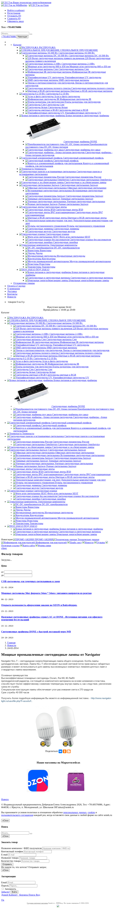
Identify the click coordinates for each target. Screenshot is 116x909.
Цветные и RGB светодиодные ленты (87, 218)
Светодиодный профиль (66, 160)
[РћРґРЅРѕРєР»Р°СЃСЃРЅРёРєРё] (64, 751)
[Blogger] (69, 751)
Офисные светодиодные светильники (86, 188)
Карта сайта (29, 545)
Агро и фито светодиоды (67, 96)
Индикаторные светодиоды (70, 256)
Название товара (9, 857)
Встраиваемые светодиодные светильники (82, 455)
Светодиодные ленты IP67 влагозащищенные (87, 474)
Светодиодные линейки (65, 242)
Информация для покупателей (51, 542)
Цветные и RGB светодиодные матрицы (91, 91)
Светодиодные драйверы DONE (80, 141)
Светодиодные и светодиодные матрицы (91, 277)
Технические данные (88, 539)
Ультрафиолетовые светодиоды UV (82, 113)
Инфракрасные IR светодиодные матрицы (81, 342)
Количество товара (11, 861)
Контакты (12, 294)
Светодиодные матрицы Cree (73, 69)
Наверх (5, 799)
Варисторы (45, 250)
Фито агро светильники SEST (74, 237)
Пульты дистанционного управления (85, 226)
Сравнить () (14, 18)
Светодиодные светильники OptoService (90, 179)
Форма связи (44, 545)
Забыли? (5, 892)
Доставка (12, 291)
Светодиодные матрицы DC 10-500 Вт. (88, 55)
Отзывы (101, 542)
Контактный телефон (12, 851)
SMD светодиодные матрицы (73, 80)
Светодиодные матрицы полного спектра (92, 88)
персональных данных (75, 812)
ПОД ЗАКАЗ (42, 269)
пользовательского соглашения (17, 815)
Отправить (7, 864)
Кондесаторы (48, 258)
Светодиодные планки (57, 234)
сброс (4, 548)
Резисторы (44, 264)
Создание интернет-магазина (37, 903)
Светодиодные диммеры (66, 228)
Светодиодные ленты (55, 207)
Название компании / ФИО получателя (21, 848)
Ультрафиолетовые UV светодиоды (82, 77)
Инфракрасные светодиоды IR (75, 99)
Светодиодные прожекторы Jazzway (84, 196)
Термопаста (40, 168)
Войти (14, 892)
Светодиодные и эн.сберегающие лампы (85, 182)
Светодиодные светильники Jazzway (79, 185)
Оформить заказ (15, 21)
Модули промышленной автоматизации (90, 261)
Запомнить (10, 889)
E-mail (4, 854)
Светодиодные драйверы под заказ (82, 149)
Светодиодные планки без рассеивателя (90, 239)
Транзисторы (48, 267)
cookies (91, 812)
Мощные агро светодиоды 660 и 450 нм (90, 66)
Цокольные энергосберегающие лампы (88, 280)
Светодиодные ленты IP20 (69, 209)
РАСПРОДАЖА (47, 47)
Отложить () (14, 16)
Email (4, 882)
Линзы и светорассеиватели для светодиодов (85, 350)
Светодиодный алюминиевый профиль (83, 158)
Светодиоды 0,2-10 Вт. (57, 93)
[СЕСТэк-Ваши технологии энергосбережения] (26, 2)
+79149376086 (8, 36)
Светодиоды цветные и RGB (73, 110)
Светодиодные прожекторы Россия (82, 177)
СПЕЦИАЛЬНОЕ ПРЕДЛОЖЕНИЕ (79, 50)
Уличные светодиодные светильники (85, 201)
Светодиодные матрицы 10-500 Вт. (76, 53)
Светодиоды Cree (55, 104)
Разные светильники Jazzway (73, 204)
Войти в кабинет (16, 10)
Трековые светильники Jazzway (76, 198)
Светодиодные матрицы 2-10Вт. (78, 63)
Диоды (39, 253)
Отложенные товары (24, 283)
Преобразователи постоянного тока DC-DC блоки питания (66, 145)
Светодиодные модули (63, 231)
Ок (2, 900)
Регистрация (13, 13)
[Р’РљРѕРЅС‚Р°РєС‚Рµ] (60, 751)
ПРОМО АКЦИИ (43, 539)
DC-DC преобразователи (66, 247)
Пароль (5, 885)
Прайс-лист (76, 542)
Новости (11, 296)
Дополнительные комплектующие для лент (83, 480)
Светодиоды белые (57, 107)
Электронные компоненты (63, 245)
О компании (13, 288)
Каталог (17, 44)
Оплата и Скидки (16, 286)
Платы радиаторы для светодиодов (82, 102)
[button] (58, 781)
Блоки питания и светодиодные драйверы (87, 115)
